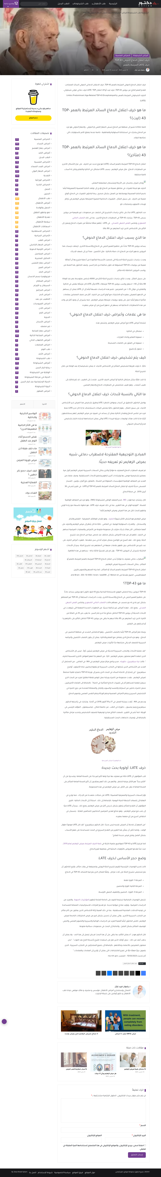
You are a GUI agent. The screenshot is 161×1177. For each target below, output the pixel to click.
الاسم (143, 1126)
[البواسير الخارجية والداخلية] (45, 416)
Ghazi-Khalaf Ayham (20, 1172)
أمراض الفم (44, 313)
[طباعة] (98, 973)
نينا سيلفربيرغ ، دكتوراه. (129, 662)
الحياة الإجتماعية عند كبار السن (35, 382)
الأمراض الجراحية (42, 236)
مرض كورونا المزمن (27, 460)
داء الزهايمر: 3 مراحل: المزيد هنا (111, 761)
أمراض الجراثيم (43, 290)
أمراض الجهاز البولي (41, 171)
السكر (47, 564)
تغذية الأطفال (43, 217)
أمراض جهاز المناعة (41, 331)
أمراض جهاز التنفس (40, 263)
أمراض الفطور (43, 391)
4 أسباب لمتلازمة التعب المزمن (76, 1069)
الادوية (47, 317)
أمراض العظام (43, 281)
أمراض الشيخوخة (119, 13)
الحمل (47, 189)
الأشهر (22, 404)
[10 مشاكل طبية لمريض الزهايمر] (133, 1059)
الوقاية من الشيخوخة (40, 372)
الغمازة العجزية (29, 482)
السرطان (28, 560)
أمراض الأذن (44, 308)
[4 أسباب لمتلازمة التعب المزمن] (74, 1059)
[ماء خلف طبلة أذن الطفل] (45, 451)
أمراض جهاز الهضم (41, 148)
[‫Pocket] (120, 973)
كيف (28, 572)
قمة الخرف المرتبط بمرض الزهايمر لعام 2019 (82, 844)
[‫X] (137, 973)
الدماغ (47, 560)
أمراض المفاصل (42, 254)
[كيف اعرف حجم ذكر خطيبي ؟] (45, 473)
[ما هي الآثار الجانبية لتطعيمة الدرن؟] (45, 428)
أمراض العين (44, 268)
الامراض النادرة (43, 185)
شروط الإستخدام (45, 1173)
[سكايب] (115, 973)
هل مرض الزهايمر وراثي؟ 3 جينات (105, 1074)
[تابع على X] (133, 70)
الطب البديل (63, 4)
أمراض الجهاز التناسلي (39, 245)
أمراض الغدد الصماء (40, 167)
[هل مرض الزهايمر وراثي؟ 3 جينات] (103, 1061)
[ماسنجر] (109, 973)
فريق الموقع (77, 1173)
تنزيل (47, 572)
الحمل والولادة (43, 208)
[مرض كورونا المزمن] (45, 463)
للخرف (111, 519)
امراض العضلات (42, 345)
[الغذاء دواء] (45, 495)
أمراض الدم (44, 295)
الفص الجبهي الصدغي (120, 223)
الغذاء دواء (31, 493)
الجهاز (38, 556)
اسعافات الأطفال (41, 227)
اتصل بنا (32, 1173)
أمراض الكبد (44, 153)
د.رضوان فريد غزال (140, 70)
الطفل (28, 564)
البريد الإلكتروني (139, 1136)
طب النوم (45, 349)
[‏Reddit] (126, 973)
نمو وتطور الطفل (41, 212)
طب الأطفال (99, 4)
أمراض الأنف (44, 354)
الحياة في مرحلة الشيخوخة (37, 377)
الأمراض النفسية (42, 162)
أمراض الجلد (44, 272)
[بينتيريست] (132, 973)
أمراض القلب (44, 240)
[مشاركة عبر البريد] (103, 973)
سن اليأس (37, 572)
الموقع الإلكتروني (94, 1136)
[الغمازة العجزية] (45, 485)
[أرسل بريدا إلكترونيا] (131, 70)
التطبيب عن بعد (42, 299)
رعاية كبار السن (43, 368)
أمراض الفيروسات (41, 304)
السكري (38, 564)
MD (124, 500)
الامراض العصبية (123, 56)
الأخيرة (44, 404)
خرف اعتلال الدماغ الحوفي (130, 963)
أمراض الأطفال (42, 203)
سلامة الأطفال (43, 222)
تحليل (21, 568)
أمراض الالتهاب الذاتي (39, 340)
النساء (39, 568)
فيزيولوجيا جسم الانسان (39, 277)
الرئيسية (113, 4)
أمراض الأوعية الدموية (40, 249)
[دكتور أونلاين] (148, 4)
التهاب (47, 556)
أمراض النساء (43, 144)
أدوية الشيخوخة (42, 387)
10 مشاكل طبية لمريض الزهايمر (135, 1069)
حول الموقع (90, 1173)
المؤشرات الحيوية (81, 900)
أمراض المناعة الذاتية (40, 335)
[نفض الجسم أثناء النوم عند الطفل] (45, 439)
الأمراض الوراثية (42, 180)
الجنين (47, 194)
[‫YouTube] (117, 998)
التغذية (47, 176)
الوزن (30, 568)
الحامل (29, 556)
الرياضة (38, 560)
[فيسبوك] (143, 973)
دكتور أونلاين (119, 1172)
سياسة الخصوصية (62, 1173)
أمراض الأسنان (43, 322)
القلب (19, 564)
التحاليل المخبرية (42, 258)
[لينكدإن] (120, 998)
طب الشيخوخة (81, 4)
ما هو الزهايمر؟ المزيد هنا (113, 447)
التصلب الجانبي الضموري (95, 603)
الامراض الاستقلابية (41, 231)
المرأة (47, 568)
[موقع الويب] (129, 998)
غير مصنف (45, 327)
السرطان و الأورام (42, 286)
